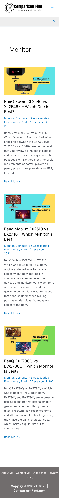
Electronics (11, 122)
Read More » (12, 182)
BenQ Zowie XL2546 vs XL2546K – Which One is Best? (26, 106)
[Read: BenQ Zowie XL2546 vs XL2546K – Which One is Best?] (29, 80)
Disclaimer (39, 472)
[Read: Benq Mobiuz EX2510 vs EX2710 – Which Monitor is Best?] (29, 208)
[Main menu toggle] (52, 8)
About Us (7, 472)
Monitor (9, 118)
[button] (54, 22)
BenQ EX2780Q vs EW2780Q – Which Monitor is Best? (28, 366)
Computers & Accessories (32, 118)
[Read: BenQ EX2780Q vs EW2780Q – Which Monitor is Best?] (29, 340)
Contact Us (23, 472)
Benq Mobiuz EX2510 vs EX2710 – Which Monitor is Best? (28, 234)
